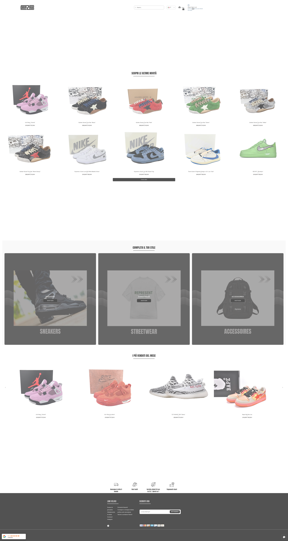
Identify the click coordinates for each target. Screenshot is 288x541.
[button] (151, 536)
